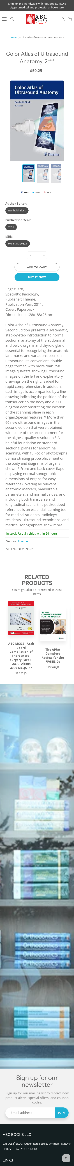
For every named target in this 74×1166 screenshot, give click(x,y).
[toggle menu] (4, 19)
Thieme (23, 541)
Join (61, 1112)
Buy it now (37, 277)
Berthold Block (17, 210)
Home (13, 37)
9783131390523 (17, 243)
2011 (11, 227)
